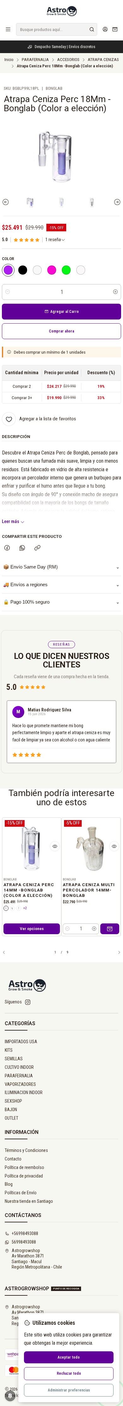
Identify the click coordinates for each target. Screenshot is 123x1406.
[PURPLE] (8, 270)
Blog (9, 1184)
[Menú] (8, 29)
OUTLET (11, 1118)
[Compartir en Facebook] (7, 548)
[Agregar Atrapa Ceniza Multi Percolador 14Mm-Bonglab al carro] (109, 928)
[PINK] (51, 270)
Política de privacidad (24, 1175)
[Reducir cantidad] (7, 292)
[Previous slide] (6, 202)
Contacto (13, 1158)
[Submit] (91, 29)
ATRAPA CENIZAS (103, 60)
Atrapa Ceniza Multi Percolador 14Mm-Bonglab (89, 890)
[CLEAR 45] (80, 270)
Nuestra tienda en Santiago (29, 1201)
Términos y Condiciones (26, 1150)
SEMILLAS (14, 1058)
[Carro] (115, 29)
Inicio (9, 60)
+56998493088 (25, 1233)
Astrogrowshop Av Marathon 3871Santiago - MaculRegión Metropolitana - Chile (37, 1259)
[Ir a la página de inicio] (61, 11)
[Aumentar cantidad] (115, 292)
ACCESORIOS (68, 60)
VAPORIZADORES (20, 1084)
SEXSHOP (13, 1101)
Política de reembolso (24, 1167)
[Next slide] (116, 202)
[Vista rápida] (55, 846)
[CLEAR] (37, 270)
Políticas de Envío (21, 1192)
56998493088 (24, 1242)
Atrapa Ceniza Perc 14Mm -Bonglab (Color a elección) (28, 890)
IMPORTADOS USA (21, 1041)
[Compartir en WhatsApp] (22, 548)
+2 (24, 908)
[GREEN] (66, 270)
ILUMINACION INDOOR (24, 1092)
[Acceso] (105, 29)
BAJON (11, 1109)
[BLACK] (22, 270)
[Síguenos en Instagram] (28, 1002)
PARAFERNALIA (35, 60)
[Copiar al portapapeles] (37, 548)
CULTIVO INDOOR (19, 1067)
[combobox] (56, 29)
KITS (9, 1050)
